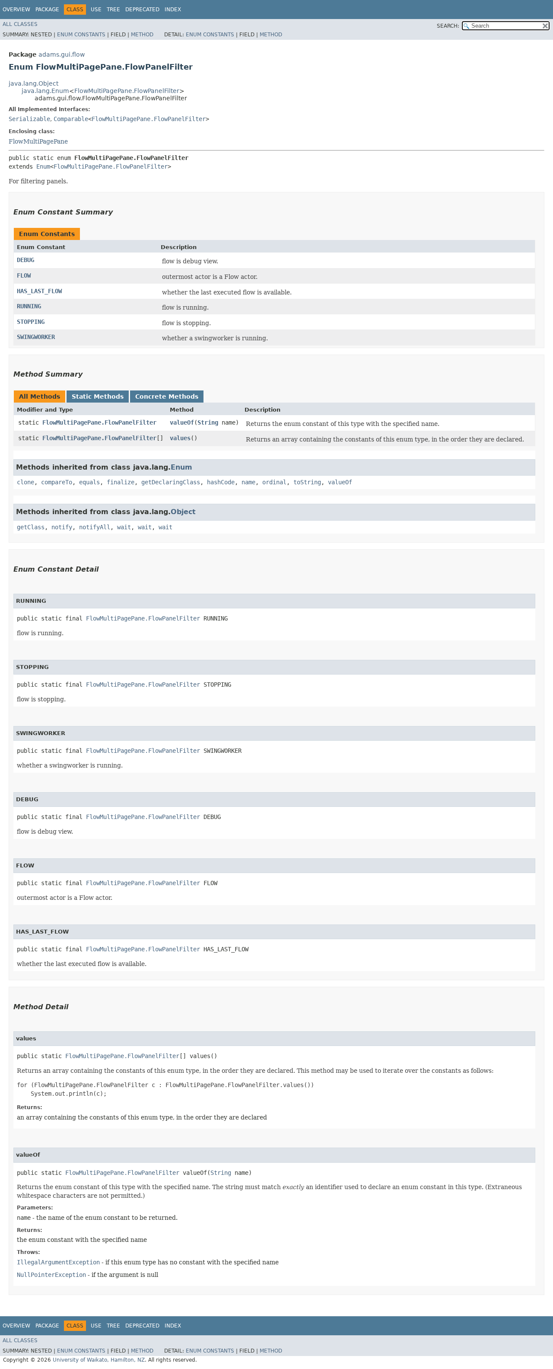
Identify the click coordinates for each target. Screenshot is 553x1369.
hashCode (221, 482)
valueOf (182, 422)
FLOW (24, 275)
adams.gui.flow (61, 54)
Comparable (71, 118)
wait (124, 527)
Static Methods (98, 396)
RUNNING (29, 306)
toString (307, 482)
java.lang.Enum (45, 90)
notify (61, 527)
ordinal (274, 482)
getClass (30, 527)
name (248, 482)
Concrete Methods (166, 396)
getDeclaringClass (170, 482)
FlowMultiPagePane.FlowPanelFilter (126, 90)
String (207, 422)
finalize (120, 482)
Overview (16, 9)
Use (96, 9)
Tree (113, 9)
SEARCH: (448, 26)
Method (142, 35)
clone (25, 482)
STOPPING (30, 321)
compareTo (56, 482)
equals (89, 482)
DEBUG (25, 259)
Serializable (29, 118)
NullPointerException (51, 1274)
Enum (43, 166)
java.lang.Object (33, 83)
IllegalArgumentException (58, 1262)
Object (183, 512)
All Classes (20, 24)
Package (47, 9)
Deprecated (142, 9)
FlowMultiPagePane (38, 141)
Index (173, 9)
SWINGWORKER (36, 336)
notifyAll (94, 527)
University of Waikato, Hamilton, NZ (99, 1360)
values (180, 438)
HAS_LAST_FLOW (39, 291)
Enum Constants (81, 35)
